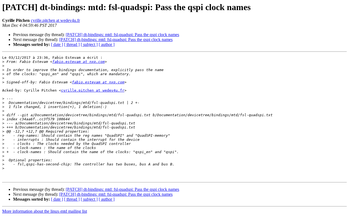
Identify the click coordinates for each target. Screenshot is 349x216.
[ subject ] (89, 44)
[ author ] (107, 44)
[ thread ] (72, 44)
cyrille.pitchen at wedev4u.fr (55, 20)
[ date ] (57, 44)
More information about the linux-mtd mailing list (44, 211)
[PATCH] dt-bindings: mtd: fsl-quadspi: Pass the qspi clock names (122, 34)
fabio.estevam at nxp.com (78, 62)
